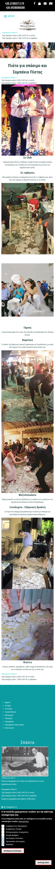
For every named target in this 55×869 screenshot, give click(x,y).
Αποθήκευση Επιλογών (13, 851)
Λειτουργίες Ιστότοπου (14, 838)
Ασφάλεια (9, 844)
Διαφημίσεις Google (13, 829)
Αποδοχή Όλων (43, 862)
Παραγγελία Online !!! (9, 33)
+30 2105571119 (14, 3)
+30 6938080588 (15, 7)
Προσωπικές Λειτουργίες (15, 841)
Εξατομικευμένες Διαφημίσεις (17, 832)
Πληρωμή (8, 718)
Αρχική (7, 702)
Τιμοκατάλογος (10, 712)
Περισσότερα (24, 821)
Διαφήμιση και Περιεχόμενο (16, 826)
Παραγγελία (9, 722)
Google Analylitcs (12, 835)
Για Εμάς (8, 706)
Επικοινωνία (9, 728)
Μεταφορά (9, 715)
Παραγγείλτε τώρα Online (14, 725)
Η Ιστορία (8, 709)
